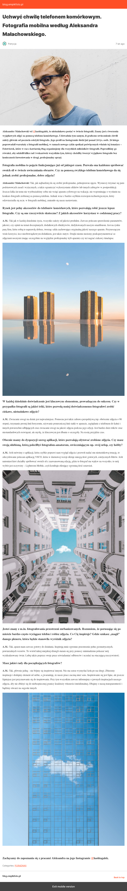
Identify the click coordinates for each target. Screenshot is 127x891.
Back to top (119, 877)
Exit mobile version (63, 886)
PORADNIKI (20, 865)
